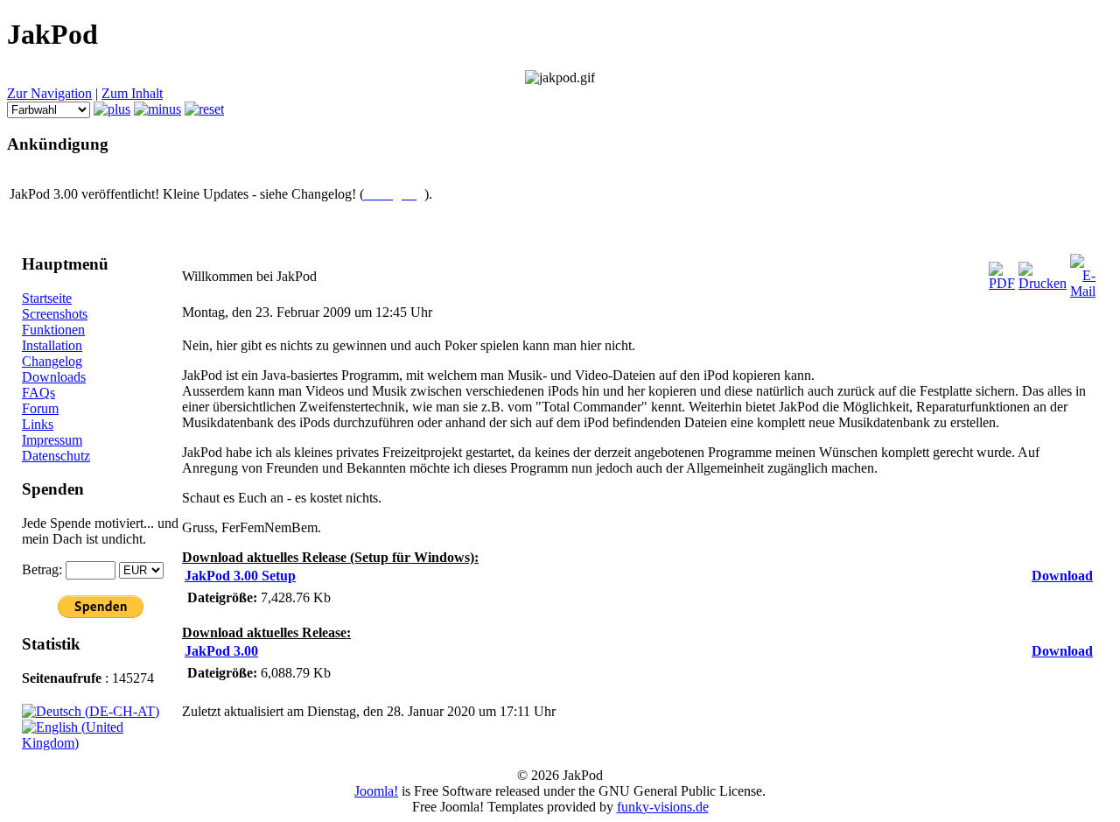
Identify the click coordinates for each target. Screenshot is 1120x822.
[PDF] (1002, 283)
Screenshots (55, 313)
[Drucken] (1042, 283)
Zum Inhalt (132, 93)
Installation (52, 345)
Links (37, 424)
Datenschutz (56, 455)
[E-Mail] (1083, 291)
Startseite (47, 298)
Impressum (52, 439)
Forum (40, 408)
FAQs (38, 392)
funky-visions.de (663, 806)
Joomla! (376, 790)
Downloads (54, 376)
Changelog (52, 361)
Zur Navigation (49, 93)
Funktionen (53, 329)
